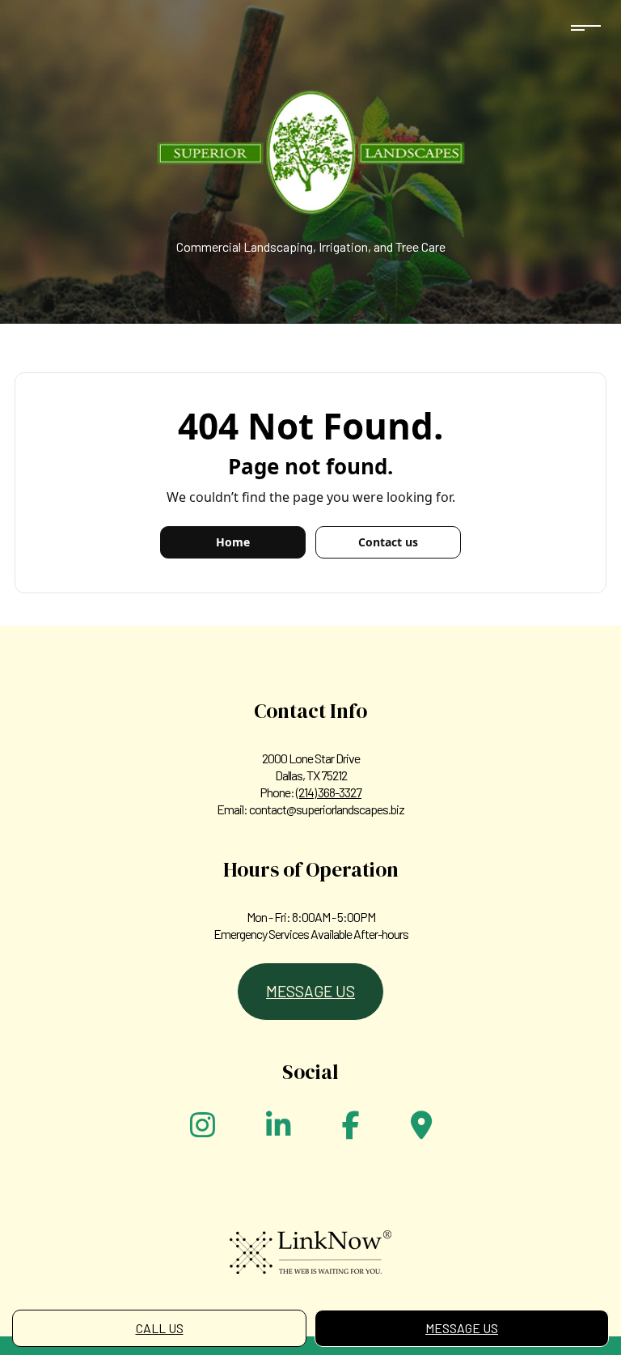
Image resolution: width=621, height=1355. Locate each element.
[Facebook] (351, 1130)
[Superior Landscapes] (310, 148)
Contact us (388, 542)
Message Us (461, 1328)
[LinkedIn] (278, 1130)
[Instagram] (202, 1130)
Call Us (160, 1328)
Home (233, 542)
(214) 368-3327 (328, 792)
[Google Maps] (421, 1130)
